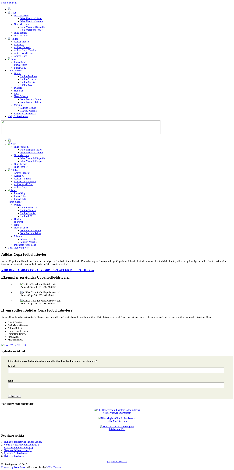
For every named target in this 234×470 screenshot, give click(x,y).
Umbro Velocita (28, 79)
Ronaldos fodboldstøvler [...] (18, 447)
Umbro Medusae (28, 76)
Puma (13, 59)
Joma (16, 93)
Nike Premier (20, 35)
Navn (11, 380)
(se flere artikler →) (117, 461)
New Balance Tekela (30, 102)
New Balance (21, 96)
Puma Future (20, 64)
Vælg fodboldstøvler (18, 116)
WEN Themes (53, 467)
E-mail (11, 366)
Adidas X (19, 44)
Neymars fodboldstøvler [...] (18, 450)
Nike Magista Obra (117, 421)
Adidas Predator (22, 41)
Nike (13, 12)
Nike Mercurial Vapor (31, 29)
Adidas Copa (20, 56)
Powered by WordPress (13, 467)
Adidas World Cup (23, 53)
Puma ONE (20, 67)
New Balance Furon (30, 99)
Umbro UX (26, 85)
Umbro (17, 73)
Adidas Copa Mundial (25, 50)
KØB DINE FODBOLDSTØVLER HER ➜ (47, 270)
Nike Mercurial (21, 24)
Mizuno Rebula (28, 107)
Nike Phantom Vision (31, 18)
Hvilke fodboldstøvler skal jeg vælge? (23, 441)
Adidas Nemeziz (22, 47)
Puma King (19, 62)
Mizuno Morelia (28, 110)
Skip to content (8, 2)
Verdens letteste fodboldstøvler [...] (21, 444)
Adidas (14, 38)
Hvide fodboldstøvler (14, 456)
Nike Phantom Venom (31, 21)
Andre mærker (15, 70)
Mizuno (18, 105)
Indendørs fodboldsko (25, 113)
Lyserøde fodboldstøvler (16, 453)
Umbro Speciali (28, 82)
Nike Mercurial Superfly (32, 27)
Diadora (18, 87)
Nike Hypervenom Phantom (117, 412)
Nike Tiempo (20, 32)
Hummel (18, 90)
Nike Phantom (21, 15)
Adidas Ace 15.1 (117, 429)
